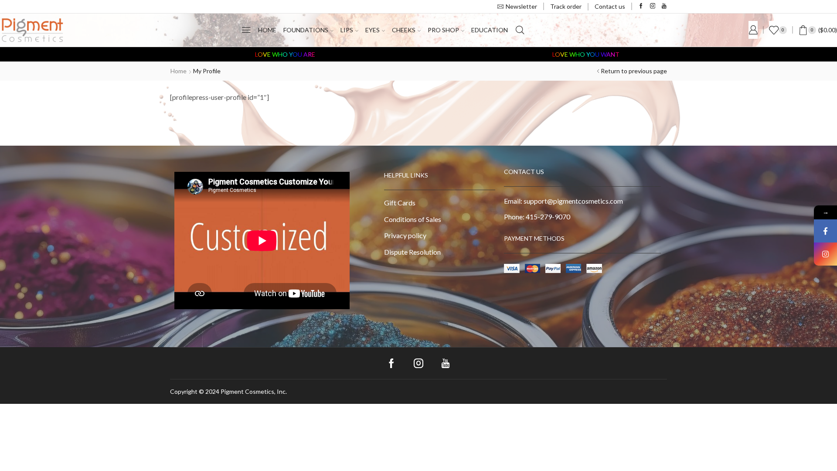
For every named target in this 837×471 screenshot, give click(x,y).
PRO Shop (443, 30)
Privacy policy (405, 235)
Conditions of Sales (412, 219)
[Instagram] (653, 6)
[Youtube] (664, 6)
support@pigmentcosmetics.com (573, 201)
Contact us (610, 6)
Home (267, 30)
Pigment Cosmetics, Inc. (254, 391)
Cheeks (403, 30)
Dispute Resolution (412, 252)
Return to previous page (634, 71)
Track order (566, 6)
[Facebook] (641, 6)
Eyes (372, 30)
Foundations (305, 30)
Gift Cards (399, 202)
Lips (346, 30)
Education (489, 30)
